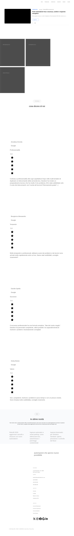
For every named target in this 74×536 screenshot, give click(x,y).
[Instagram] (37, 519)
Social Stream (35, 513)
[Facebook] (40, 519)
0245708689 (35, 479)
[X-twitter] (34, 519)
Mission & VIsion (36, 495)
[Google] (43, 519)
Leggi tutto (35, 19)
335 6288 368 (35, 484)
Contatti (34, 493)
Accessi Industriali (36, 510)
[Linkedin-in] (46, 519)
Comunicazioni (35, 9)
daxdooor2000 (45, 9)
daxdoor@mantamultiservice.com (39, 477)
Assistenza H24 (36, 498)
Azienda (34, 491)
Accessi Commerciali (37, 508)
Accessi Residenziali (36, 506)
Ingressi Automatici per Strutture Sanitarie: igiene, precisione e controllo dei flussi (57, 437)
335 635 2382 (35, 482)
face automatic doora (51, 9)
